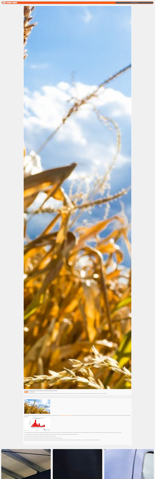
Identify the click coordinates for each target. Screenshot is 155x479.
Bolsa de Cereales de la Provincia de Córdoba (66, 415)
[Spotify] (137, 2)
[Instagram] (131, 2)
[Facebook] (134, 2)
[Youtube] (135, 2)
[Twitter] (132, 2)
